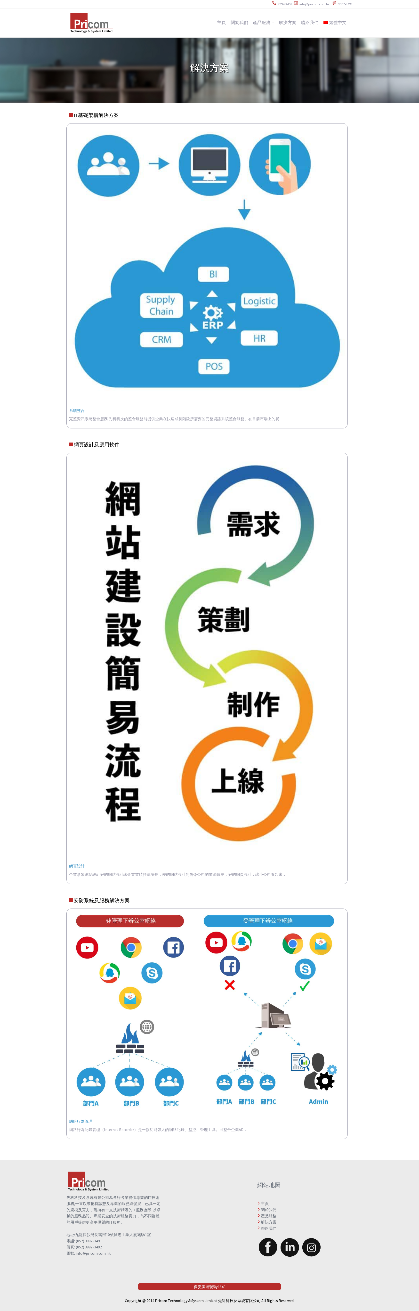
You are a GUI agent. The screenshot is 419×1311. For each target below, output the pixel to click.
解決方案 (287, 22)
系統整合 (77, 410)
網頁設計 (77, 866)
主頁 (221, 22)
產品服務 (261, 22)
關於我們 (239, 22)
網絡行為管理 (80, 1121)
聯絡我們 (310, 22)
